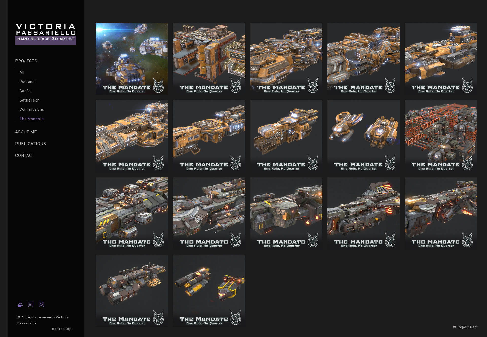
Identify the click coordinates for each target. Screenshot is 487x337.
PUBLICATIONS (30, 143)
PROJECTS (26, 61)
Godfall (26, 91)
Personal (28, 82)
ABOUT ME (26, 132)
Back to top (62, 329)
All (22, 72)
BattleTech (30, 100)
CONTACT (24, 155)
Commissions (32, 109)
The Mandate (32, 119)
